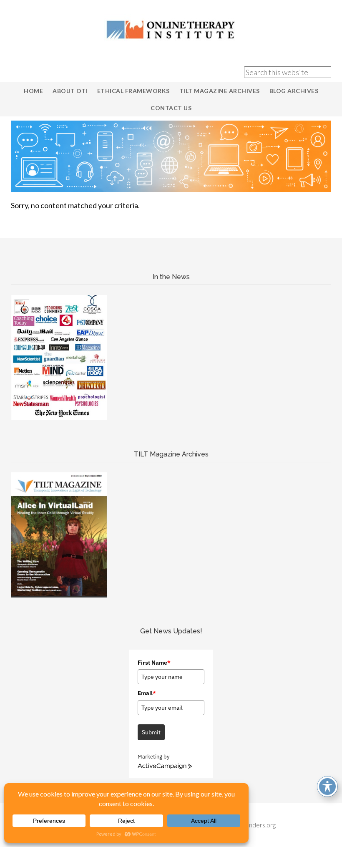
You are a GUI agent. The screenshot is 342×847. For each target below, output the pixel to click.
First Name (154, 662)
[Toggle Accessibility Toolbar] (327, 786)
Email (147, 693)
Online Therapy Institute (171, 29)
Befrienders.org (253, 825)
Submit (151, 732)
